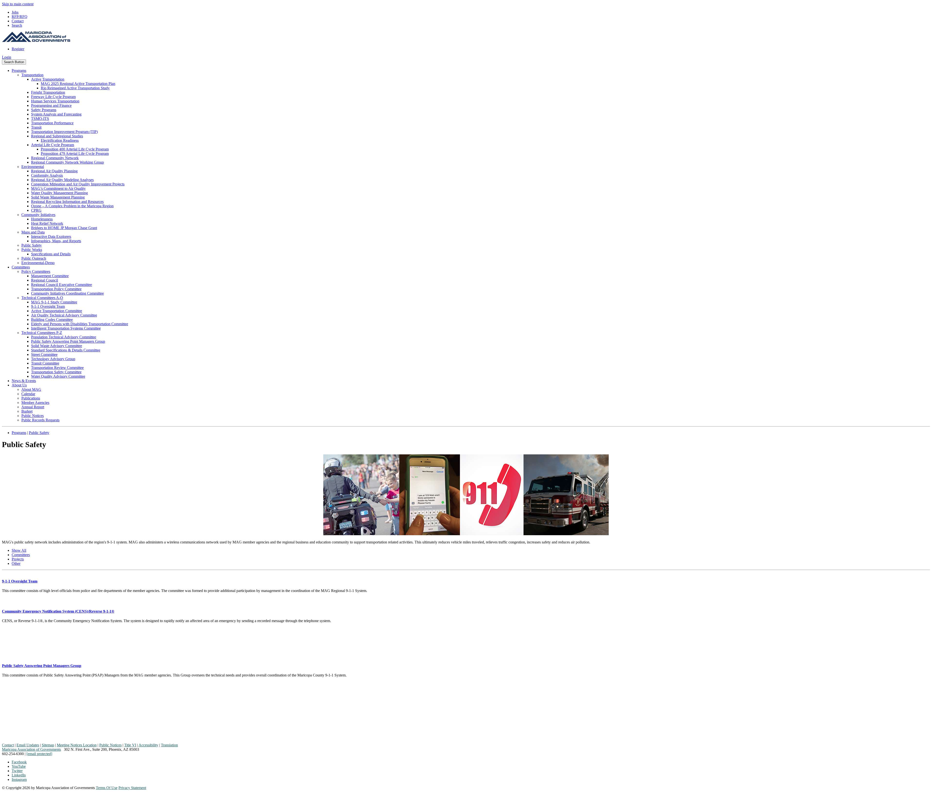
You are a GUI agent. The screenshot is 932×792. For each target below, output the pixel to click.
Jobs (15, 12)
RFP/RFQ (19, 17)
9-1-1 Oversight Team (48, 306)
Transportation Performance (52, 123)
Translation (169, 745)
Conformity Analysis (47, 175)
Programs (19, 70)
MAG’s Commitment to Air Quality (58, 188)
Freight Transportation (48, 92)
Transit (36, 127)
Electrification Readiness (60, 140)
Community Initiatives (38, 215)
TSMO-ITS (40, 119)
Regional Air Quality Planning (54, 171)
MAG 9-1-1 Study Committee (54, 302)
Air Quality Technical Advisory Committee (64, 315)
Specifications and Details (51, 254)
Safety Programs (43, 110)
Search (17, 25)
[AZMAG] (36, 41)
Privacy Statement (132, 788)
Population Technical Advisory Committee (63, 337)
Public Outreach (33, 258)
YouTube (19, 766)
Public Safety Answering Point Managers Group (68, 341)
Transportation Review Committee (57, 368)
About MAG (31, 389)
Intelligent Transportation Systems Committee (66, 328)
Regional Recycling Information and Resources (67, 202)
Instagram (19, 779)
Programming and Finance (51, 105)
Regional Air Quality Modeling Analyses (62, 180)
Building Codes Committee (52, 319)
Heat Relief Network (47, 223)
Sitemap (48, 745)
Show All (19, 550)
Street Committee (44, 354)
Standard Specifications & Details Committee (65, 350)
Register (18, 49)
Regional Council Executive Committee (61, 285)
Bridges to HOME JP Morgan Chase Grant (64, 228)
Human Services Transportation (55, 101)
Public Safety (31, 245)
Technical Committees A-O (42, 298)
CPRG (36, 210)
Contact (18, 21)
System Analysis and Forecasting (56, 114)
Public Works (31, 250)
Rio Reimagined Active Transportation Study (75, 88)
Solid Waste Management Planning (58, 197)
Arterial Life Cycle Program (52, 145)
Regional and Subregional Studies (57, 136)
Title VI (130, 745)
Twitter (17, 771)
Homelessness (42, 219)
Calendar (28, 394)
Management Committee (50, 276)
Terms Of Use (106, 788)
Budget (27, 411)
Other (16, 563)
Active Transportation (47, 79)
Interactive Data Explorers (51, 236)
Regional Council (44, 280)
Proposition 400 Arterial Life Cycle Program (75, 149)
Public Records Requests (40, 420)
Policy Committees (35, 271)
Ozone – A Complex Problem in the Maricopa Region (72, 206)
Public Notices (32, 416)
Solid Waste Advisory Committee (56, 346)
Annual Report (32, 407)
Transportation (32, 75)
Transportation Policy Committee (56, 289)
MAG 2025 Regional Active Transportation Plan (78, 84)
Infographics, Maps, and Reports (56, 241)
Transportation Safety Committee (56, 372)
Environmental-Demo (38, 263)
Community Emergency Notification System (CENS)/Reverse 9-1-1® (58, 611)
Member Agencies (35, 402)
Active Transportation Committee (56, 311)
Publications (30, 398)
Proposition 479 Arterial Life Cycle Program (75, 153)
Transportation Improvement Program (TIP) (64, 132)
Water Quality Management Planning (59, 193)
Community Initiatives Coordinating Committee (67, 293)
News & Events (24, 381)
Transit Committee (45, 363)
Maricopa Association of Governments (31, 749)
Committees (21, 267)
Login (6, 57)
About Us (19, 385)
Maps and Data (33, 232)
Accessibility (148, 745)
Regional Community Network (55, 158)
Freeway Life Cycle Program (53, 97)
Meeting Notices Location (77, 745)
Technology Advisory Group (53, 359)
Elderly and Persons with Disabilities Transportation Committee (79, 324)
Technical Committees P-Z (41, 333)
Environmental (32, 167)
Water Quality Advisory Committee (58, 376)
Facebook (19, 762)
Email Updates (28, 745)
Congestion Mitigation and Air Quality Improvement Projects (78, 184)
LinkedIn (19, 775)
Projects (18, 559)
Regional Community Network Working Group (67, 162)
